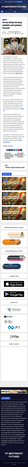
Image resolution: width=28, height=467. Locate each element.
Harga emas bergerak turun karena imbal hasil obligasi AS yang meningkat (9, 156)
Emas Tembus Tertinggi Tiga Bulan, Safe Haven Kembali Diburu (12, 183)
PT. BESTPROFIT (18, 73)
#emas (18, 33)
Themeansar (14, 464)
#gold (22, 33)
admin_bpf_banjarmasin (14, 32)
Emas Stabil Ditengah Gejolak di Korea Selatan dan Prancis (19, 155)
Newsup (22, 462)
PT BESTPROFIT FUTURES (14, 6)
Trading (4, 19)
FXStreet (10, 146)
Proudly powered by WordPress (9, 462)
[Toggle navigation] (15, 12)
